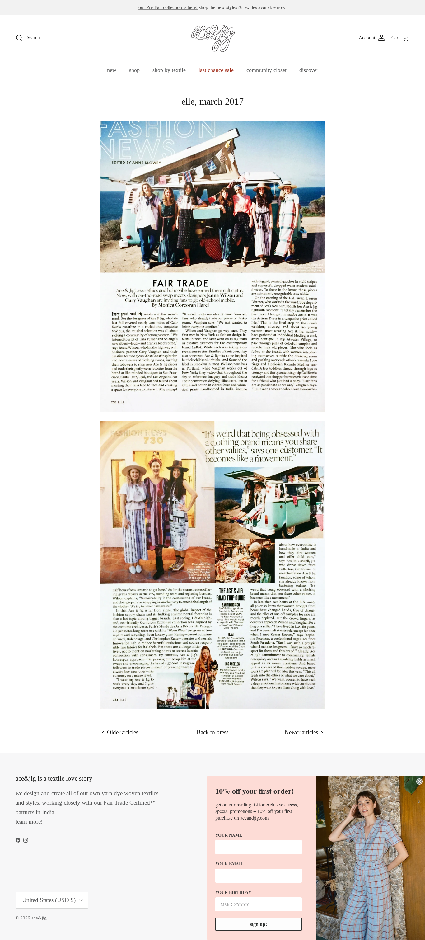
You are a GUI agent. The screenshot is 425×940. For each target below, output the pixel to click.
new (111, 70)
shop (134, 70)
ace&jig (39, 917)
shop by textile (169, 70)
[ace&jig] (212, 37)
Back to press (212, 732)
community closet (266, 70)
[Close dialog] (419, 781)
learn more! (29, 821)
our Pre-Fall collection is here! (168, 7)
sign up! (258, 924)
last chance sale (216, 70)
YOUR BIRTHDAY (233, 892)
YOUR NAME (228, 835)
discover (308, 70)
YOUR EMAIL (229, 863)
